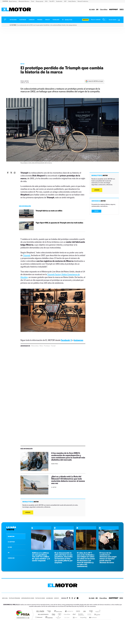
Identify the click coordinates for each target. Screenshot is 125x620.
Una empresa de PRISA (23, 613)
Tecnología (56, 19)
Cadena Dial (74, 614)
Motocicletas (35, 346)
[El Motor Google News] (78, 598)
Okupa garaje (39, 1)
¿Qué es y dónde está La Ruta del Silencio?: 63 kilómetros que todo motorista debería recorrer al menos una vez (68, 479)
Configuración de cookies (27, 598)
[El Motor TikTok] (74, 598)
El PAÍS (40, 611)
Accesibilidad (49, 598)
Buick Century (13, 1)
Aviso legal (5, 598)
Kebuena (96, 614)
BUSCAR (96, 211)
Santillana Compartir (69, 611)
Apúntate (27, 512)
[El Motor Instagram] (72, 598)
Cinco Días (66, 614)
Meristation (92, 617)
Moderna (48, 617)
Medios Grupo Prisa (23, 618)
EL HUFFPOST (11, 541)
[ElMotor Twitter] (69, 598)
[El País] (92, 10)
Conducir (31, 19)
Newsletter (68, 19)
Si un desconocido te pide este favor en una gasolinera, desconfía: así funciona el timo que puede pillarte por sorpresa (63, 558)
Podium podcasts (58, 617)
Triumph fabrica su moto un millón (49, 211)
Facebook (65, 340)
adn (90, 611)
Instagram (78, 340)
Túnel (32, 1)
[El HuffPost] (113, 10)
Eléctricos (22, 19)
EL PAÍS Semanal (81, 614)
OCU (46, 1)
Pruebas (39, 19)
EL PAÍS (10, 547)
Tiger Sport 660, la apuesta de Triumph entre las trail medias (59, 223)
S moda (74, 617)
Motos (22, 64)
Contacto (56, 598)
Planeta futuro (88, 614)
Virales (47, 19)
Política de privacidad (14, 598)
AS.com (83, 611)
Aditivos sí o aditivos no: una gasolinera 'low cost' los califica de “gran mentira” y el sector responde (41, 557)
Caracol (97, 611)
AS (8, 552)
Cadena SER (77, 611)
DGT (65, 1)
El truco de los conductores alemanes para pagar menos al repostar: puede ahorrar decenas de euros (108, 558)
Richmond (39, 617)
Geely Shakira (72, 1)
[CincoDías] (103, 10)
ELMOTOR (11, 536)
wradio (59, 614)
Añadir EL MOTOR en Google (95, 81)
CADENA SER (11, 558)
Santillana (59, 611)
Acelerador (59, 1)
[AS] (97, 10)
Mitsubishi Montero (24, 1)
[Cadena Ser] (122, 10)
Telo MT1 (52, 1)
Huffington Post (42, 614)
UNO (53, 614)
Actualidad (13, 19)
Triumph (26, 255)
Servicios (85, 19)
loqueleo (83, 617)
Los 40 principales (49, 611)
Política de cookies (40, 598)
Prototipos (47, 346)
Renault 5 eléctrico (83, 1)
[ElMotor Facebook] (67, 598)
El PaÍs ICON (67, 617)
